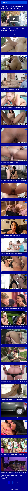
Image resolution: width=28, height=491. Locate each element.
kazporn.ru (13, 489)
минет (23, 28)
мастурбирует (4, 30)
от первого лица (17, 28)
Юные (14, 30)
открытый (9, 28)
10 (17, 482)
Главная (4, 2)
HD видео (10, 30)
